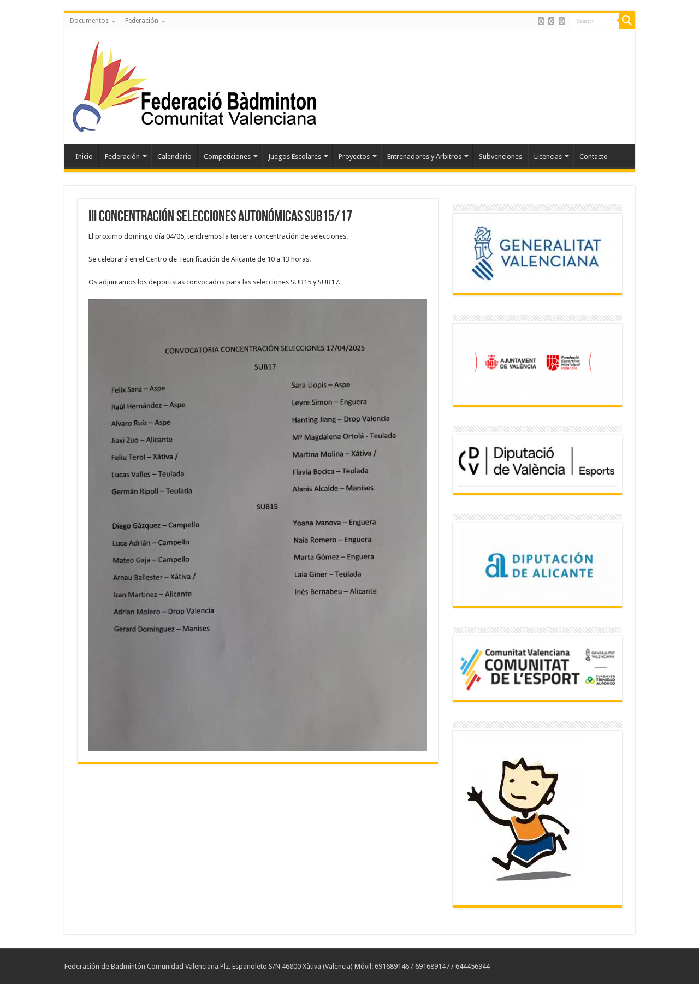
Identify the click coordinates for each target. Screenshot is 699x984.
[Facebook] (541, 21)
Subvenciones (500, 156)
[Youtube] (562, 21)
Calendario (174, 156)
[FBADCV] (195, 85)
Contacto (593, 156)
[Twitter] (551, 21)
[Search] (627, 21)
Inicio (84, 156)
